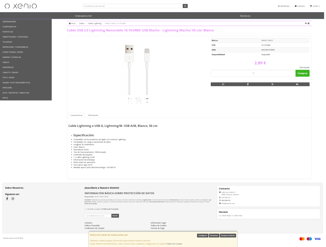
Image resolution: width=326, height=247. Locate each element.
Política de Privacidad (91, 204)
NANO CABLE (267, 40)
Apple (5, 98)
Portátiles (8, 32)
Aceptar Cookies (228, 235)
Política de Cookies (174, 244)
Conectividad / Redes (13, 52)
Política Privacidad (92, 225)
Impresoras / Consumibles (15, 47)
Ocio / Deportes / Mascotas (16, 93)
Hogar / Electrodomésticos (16, 82)
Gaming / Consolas (12, 57)
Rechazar (214, 235)
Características (76, 115)
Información (93, 115)
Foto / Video (9, 77)
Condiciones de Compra (94, 228)
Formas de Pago (158, 228)
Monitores (245, 15)
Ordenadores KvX (83, 15)
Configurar (202, 235)
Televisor (7, 42)
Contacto (301, 6)
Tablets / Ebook (10, 72)
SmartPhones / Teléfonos (15, 37)
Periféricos (8, 67)
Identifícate (284, 6)
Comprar (302, 73)
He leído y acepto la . (103, 209)
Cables (6, 62)
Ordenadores (9, 21)
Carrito (315, 6)
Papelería (7, 87)
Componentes (9, 26)
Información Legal (158, 223)
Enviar (115, 216)
